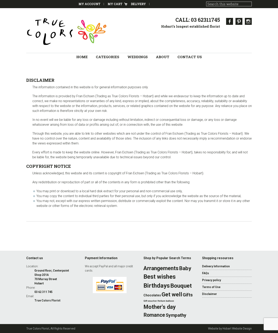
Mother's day (159, 307)
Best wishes (159, 276)
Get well (172, 294)
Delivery (138, 4)
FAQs (205, 273)
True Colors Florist (67, 31)
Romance (154, 315)
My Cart (115, 4)
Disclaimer (209, 294)
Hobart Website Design (237, 328)
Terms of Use (211, 287)
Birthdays (156, 285)
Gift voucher (150, 301)
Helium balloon (166, 301)
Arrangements (160, 268)
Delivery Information (216, 266)
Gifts (188, 294)
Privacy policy (211, 280)
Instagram (248, 21)
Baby (185, 268)
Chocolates (152, 295)
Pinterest (238, 21)
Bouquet (181, 285)
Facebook (229, 21)
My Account (89, 4)
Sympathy (176, 315)
